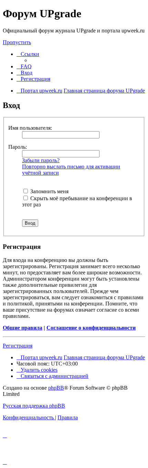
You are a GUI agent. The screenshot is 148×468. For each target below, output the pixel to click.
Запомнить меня (48, 191)
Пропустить (17, 42)
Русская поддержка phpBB (34, 406)
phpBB (56, 388)
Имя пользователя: (30, 128)
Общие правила (22, 328)
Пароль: (17, 147)
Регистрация (17, 346)
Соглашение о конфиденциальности (91, 328)
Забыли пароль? (41, 160)
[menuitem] (24, 66)
